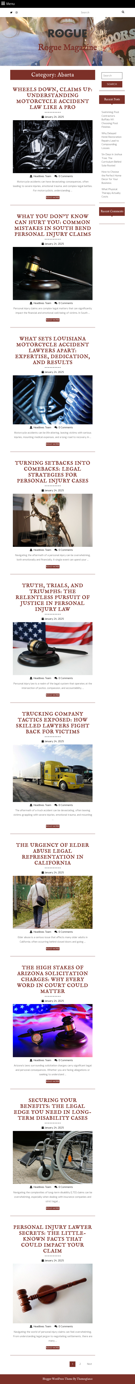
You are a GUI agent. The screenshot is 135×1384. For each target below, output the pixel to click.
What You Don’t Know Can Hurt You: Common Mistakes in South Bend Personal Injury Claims (52, 226)
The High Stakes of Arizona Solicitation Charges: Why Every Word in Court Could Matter (52, 980)
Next (89, 1364)
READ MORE (53, 197)
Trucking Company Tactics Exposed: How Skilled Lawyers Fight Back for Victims (53, 723)
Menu (10, 3)
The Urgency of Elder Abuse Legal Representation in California (52, 854)
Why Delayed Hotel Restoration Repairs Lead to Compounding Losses (112, 141)
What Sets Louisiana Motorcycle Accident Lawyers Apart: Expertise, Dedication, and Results (52, 351)
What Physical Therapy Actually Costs (111, 193)
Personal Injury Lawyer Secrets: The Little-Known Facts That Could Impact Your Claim (52, 1239)
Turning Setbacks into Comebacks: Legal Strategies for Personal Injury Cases (52, 472)
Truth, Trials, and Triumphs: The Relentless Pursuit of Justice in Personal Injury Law (53, 598)
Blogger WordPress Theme (57, 1379)
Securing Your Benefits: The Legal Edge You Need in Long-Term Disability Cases (53, 1109)
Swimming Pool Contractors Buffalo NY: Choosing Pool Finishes (110, 119)
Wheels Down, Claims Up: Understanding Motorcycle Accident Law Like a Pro (53, 99)
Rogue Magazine (67, 48)
